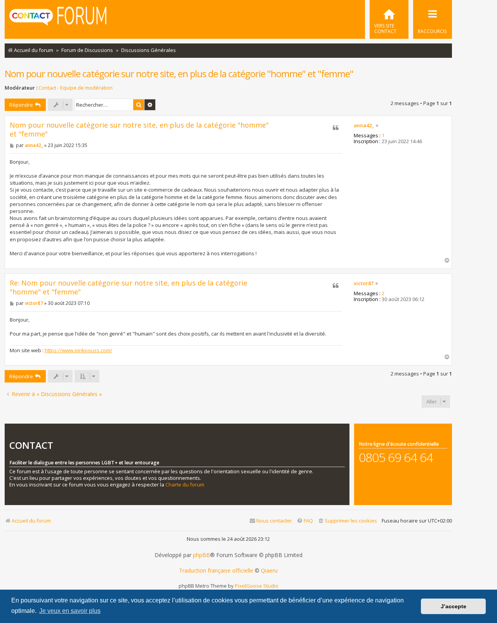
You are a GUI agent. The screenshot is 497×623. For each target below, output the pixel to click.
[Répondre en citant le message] (336, 128)
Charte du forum (184, 484)
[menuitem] (389, 19)
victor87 (364, 283)
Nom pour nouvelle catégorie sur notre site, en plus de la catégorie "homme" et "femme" (179, 73)
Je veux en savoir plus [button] (70, 610)
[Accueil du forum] (57, 19)
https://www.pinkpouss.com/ (78, 350)
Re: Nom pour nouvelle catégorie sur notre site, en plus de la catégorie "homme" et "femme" (128, 287)
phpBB (201, 555)
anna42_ (364, 126)
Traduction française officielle (216, 570)
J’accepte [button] (453, 606)
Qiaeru (269, 570)
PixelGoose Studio (256, 585)
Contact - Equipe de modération (75, 88)
